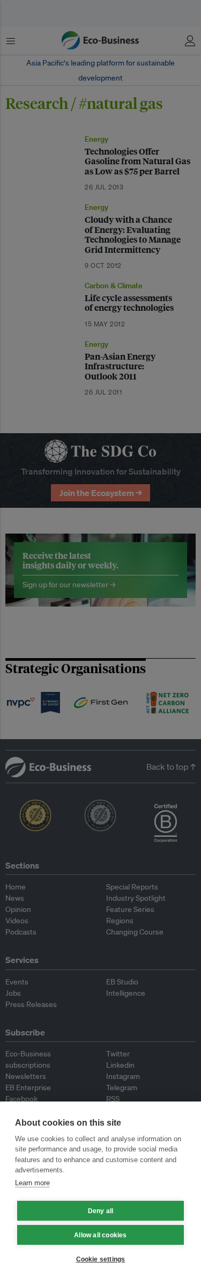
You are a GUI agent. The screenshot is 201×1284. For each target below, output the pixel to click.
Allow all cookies (100, 1235)
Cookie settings (100, 1259)
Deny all (101, 1211)
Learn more (32, 1183)
